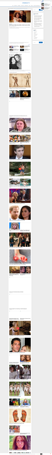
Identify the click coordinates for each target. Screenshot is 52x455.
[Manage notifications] (50, 453)
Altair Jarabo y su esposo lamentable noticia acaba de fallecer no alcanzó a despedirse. (38, 21)
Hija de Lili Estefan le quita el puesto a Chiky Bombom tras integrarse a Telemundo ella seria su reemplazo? (38, 24)
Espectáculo (15, 5)
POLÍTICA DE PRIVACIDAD (37, 5)
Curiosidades (19, 5)
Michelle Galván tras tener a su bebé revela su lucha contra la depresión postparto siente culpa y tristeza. (38, 16)
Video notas (10, 23)
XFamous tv (26, 3)
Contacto (32, 5)
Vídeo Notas (22, 5)
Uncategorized (35, 37)
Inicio (12, 5)
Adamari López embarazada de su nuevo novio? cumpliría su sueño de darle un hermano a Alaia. (38, 19)
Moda (29, 5)
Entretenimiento (26, 5)
